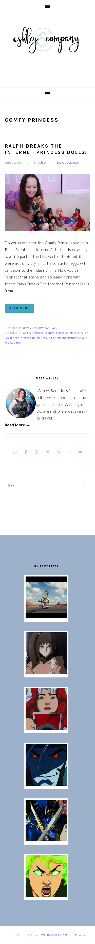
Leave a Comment (68, 162)
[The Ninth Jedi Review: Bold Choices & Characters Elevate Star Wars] (46, 672)
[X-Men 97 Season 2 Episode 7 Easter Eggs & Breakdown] (46, 839)
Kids (35, 327)
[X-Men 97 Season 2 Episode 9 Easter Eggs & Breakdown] (46, 728)
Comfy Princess (33, 332)
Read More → (17, 425)
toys (18, 342)
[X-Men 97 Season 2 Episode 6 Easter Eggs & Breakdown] (46, 895)
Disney (26, 327)
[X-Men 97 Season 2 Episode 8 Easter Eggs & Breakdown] (46, 784)
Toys (54, 327)
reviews (10, 342)
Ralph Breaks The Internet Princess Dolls (59, 337)
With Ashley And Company (47, 48)
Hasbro (74, 332)
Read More (19, 308)
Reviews (44, 327)
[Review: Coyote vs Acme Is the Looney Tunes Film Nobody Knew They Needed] (46, 617)
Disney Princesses (57, 332)
